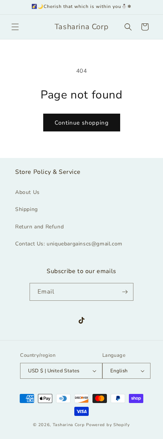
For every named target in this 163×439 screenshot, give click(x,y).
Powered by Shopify (108, 425)
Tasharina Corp (69, 425)
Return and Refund (39, 226)
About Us (27, 192)
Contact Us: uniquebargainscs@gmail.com (68, 243)
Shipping (26, 209)
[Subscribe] (124, 292)
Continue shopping (82, 123)
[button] (15, 27)
